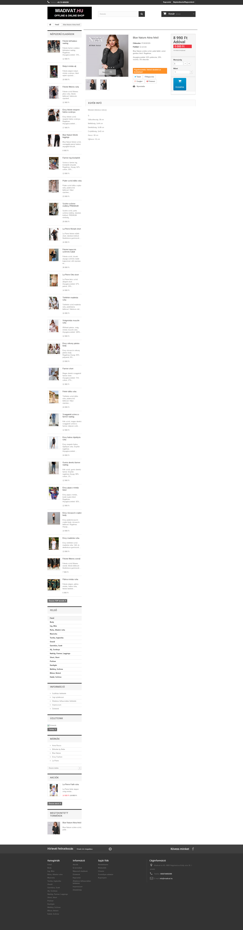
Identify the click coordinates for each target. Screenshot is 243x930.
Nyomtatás (141, 86)
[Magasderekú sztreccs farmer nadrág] (53, 468)
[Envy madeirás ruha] (53, 543)
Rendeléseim (103, 865)
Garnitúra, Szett (56, 646)
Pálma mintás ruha (70, 579)
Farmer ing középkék (71, 158)
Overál (52, 642)
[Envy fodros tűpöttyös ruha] (53, 442)
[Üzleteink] (64, 725)
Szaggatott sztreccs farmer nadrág (71, 415)
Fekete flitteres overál (71, 559)
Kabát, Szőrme (55, 677)
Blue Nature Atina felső (72, 823)
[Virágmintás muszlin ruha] (53, 326)
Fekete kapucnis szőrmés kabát (69, 250)
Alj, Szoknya (55, 650)
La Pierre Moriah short (72, 229)
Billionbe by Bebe (58, 749)
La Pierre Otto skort (71, 275)
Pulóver (53, 661)
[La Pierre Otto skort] (53, 280)
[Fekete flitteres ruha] (53, 92)
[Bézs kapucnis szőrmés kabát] (53, 255)
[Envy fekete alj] (53, 115)
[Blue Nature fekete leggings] (53, 140)
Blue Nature (56, 753)
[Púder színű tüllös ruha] (53, 186)
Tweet (138, 77)
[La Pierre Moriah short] (53, 234)
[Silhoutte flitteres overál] (53, 564)
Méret (175, 68)
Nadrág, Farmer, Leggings (60, 653)
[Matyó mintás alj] (53, 71)
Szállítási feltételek (59, 693)
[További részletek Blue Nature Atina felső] (53, 828)
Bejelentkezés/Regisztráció (183, 2)
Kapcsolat (167, 2)
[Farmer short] (53, 374)
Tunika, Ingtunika (56, 638)
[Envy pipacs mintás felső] (53, 493)
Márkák (55, 738)
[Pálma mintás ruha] (53, 584)
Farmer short (68, 368)
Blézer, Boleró (55, 673)
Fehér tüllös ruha (69, 391)
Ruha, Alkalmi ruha (57, 630)
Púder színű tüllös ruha (72, 181)
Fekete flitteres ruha (71, 87)
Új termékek (77, 868)
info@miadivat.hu (166, 878)
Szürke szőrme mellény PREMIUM (71, 205)
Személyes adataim (105, 874)
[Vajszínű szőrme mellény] (53, 209)
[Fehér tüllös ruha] (53, 397)
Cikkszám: (137, 43)
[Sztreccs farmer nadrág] (53, 420)
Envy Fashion (57, 757)
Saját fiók (103, 860)
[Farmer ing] (53, 163)
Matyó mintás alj (69, 66)
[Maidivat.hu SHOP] (70, 13)
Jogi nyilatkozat (58, 697)
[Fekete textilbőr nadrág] (53, 46)
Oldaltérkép (77, 890)
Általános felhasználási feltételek (64, 701)
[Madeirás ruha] (53, 303)
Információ (57, 686)
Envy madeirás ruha (71, 538)
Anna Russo (56, 745)
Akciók (54, 777)
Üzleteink (55, 709)
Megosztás (150, 77)
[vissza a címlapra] (50, 24)
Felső (52, 618)
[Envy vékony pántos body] (53, 349)
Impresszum (56, 705)
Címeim (101, 871)
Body (52, 622)
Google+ (139, 81)
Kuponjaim (102, 878)
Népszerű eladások (62, 34)
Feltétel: (136, 47)
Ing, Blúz (53, 626)
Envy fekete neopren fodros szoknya (71, 111)
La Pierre (55, 761)
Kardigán (53, 665)
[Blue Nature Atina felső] (91, 84)
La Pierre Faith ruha (71, 784)
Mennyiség (177, 60)
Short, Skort (54, 657)
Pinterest (151, 81)
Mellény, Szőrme (56, 669)
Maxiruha (53, 634)
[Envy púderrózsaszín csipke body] (53, 518)
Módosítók (102, 868)
